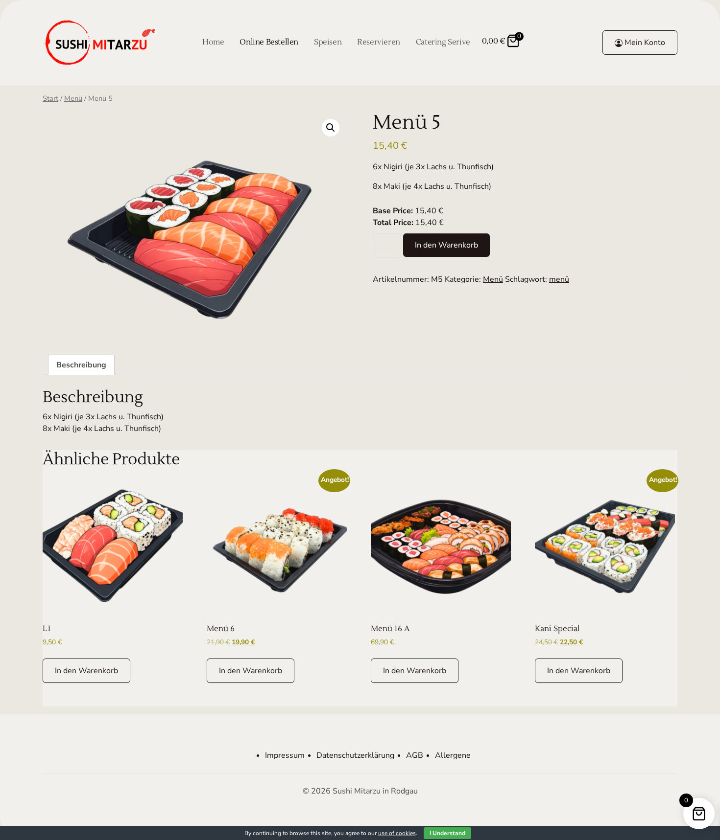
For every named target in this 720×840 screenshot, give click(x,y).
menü (559, 279)
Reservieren (378, 42)
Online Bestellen (269, 42)
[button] (330, 127)
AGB (414, 755)
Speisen (327, 42)
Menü (73, 98)
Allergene (453, 755)
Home (213, 42)
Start (50, 98)
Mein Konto (644, 42)
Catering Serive (443, 42)
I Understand (447, 833)
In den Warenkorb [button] (86, 670)
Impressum (285, 755)
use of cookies (397, 833)
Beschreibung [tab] (81, 365)
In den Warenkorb (446, 245)
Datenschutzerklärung (355, 755)
